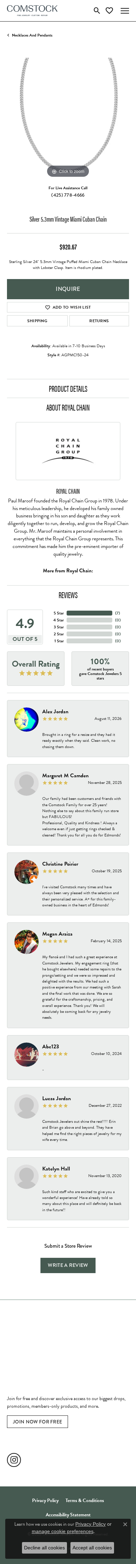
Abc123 (50, 1046)
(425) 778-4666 (67, 194)
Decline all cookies (44, 1547)
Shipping (37, 321)
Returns (99, 321)
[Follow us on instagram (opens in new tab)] (14, 1460)
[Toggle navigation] (125, 11)
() (117, 613)
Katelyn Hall (56, 1169)
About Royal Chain (68, 407)
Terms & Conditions (85, 1500)
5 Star (59, 613)
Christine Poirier (60, 864)
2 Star (59, 634)
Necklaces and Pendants (32, 35)
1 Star (59, 641)
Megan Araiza (57, 934)
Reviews (68, 595)
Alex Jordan (55, 711)
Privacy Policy (45, 1500)
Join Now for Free (37, 1421)
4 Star (58, 620)
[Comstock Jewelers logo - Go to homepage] (32, 10)
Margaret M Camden (65, 775)
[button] (97, 11)
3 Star (59, 627)
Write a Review (68, 1265)
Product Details (68, 388)
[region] (68, 119)
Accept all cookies (92, 1547)
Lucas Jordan (56, 1098)
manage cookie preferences (62, 1531)
